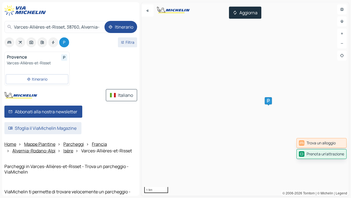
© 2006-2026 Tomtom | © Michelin (307, 193)
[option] (9, 42)
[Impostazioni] (342, 21)
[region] (245, 99)
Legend (341, 193)
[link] (321, 143)
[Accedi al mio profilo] (342, 9)
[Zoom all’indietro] (342, 43)
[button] (268, 100)
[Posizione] (342, 56)
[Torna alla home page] (26, 10)
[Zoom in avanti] (342, 33)
